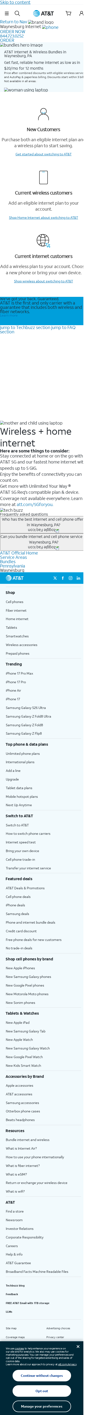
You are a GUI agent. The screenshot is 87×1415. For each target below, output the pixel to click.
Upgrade (12, 779)
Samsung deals (17, 913)
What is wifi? (15, 1191)
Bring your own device (22, 850)
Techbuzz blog (15, 1285)
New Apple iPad (17, 1022)
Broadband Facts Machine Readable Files (37, 1271)
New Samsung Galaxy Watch (28, 1048)
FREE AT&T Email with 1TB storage (27, 1303)
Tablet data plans (19, 788)
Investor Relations (20, 1228)
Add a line (13, 770)
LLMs (9, 1311)
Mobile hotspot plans (22, 796)
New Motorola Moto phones (27, 994)
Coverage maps (15, 1337)
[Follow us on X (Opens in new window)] (55, 578)
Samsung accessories (22, 1102)
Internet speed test (21, 842)
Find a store (15, 1211)
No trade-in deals (19, 948)
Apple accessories (19, 1085)
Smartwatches (17, 636)
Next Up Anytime (19, 805)
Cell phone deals (18, 896)
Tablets (11, 627)
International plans (20, 762)
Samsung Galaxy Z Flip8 (24, 733)
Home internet (17, 618)
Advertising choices (58, 1328)
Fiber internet (16, 610)
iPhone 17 (13, 699)
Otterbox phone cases (23, 1111)
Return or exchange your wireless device (36, 1182)
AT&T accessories (19, 1094)
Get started (43, 154)
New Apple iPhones (20, 968)
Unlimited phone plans (23, 753)
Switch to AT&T (17, 825)
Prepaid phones (17, 653)
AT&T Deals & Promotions (25, 888)
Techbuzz (25, 327)
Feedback (12, 1294)
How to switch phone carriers (28, 833)
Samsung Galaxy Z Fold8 (24, 725)
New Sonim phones (20, 1002)
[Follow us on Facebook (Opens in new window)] (63, 578)
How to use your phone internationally (35, 1157)
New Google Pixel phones (25, 985)
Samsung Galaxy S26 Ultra (26, 707)
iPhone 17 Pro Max (19, 673)
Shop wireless (43, 281)
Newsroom (14, 1220)
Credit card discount (21, 931)
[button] (6, 13)
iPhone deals (15, 905)
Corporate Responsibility (25, 1237)
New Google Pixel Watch (24, 1057)
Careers (12, 1246)
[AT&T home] (43, 13)
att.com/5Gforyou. (35, 504)
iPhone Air (13, 690)
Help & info (14, 1254)
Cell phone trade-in (20, 859)
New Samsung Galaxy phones (28, 976)
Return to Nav (13, 21)
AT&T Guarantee (18, 1263)
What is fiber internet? (23, 1165)
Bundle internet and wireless (28, 1139)
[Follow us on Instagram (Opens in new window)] (70, 578)
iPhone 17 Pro (16, 682)
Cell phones (14, 601)
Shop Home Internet (43, 217)
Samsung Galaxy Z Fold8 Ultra (28, 716)
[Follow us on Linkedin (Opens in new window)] (78, 578)
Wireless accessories (21, 644)
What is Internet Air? (21, 1148)
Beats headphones (20, 1119)
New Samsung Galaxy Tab (25, 1031)
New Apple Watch (19, 1039)
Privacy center (55, 1337)
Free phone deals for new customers (34, 939)
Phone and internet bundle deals (30, 922)
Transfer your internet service (28, 868)
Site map (11, 1328)
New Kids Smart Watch (23, 1065)
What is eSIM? (16, 1174)
